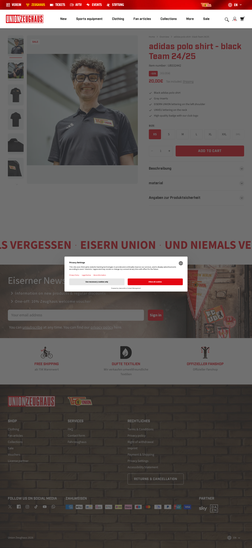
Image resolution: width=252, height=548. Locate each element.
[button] (89, 19)
